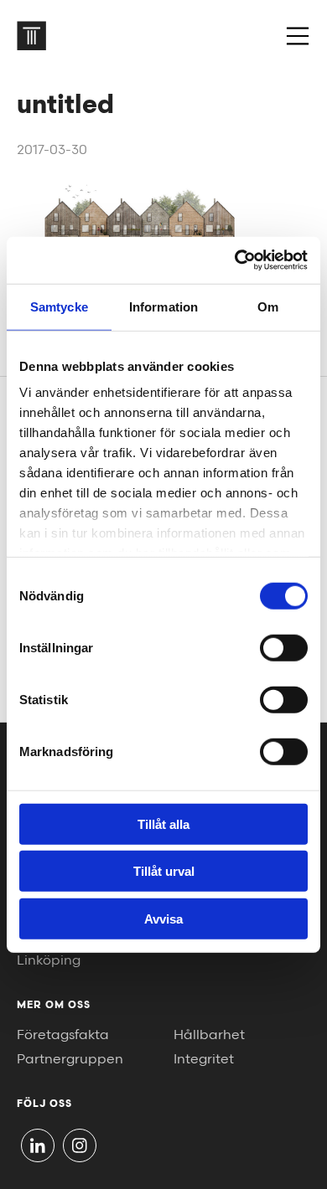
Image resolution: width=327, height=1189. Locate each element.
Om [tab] (267, 306)
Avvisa (163, 918)
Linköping (48, 961)
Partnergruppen (70, 1060)
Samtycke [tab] (59, 306)
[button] (297, 36)
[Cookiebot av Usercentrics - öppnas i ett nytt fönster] (235, 260)
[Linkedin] (37, 1145)
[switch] (284, 647)
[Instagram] (79, 1145)
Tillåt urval (164, 871)
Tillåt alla (163, 823)
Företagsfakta (63, 1035)
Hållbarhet (209, 1035)
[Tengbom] (31, 35)
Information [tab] (163, 306)
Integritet (204, 1060)
